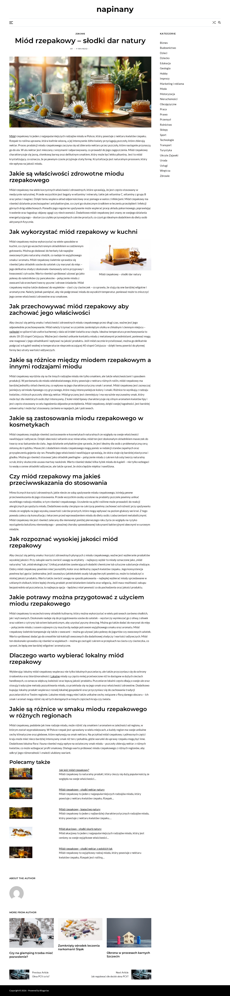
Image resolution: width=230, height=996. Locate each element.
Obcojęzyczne (168, 104)
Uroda (163, 160)
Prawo (163, 114)
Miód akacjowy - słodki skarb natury (80, 828)
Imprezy (165, 78)
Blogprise (44, 990)
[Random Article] (214, 22)
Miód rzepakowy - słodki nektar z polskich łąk (85, 848)
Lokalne (55, 676)
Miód (12, 136)
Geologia (165, 68)
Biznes (164, 42)
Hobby (164, 73)
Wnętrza (165, 170)
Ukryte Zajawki (169, 155)
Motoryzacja (167, 94)
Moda (163, 88)
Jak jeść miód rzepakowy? (74, 770)
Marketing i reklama (172, 83)
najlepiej (14, 331)
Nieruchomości (169, 99)
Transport (166, 145)
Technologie (167, 139)
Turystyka (166, 150)
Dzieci (163, 53)
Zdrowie (80, 33)
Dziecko (164, 58)
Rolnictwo (166, 124)
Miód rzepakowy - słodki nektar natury (82, 789)
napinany (115, 9)
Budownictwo (168, 47)
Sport (163, 134)
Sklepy (164, 129)
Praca (163, 109)
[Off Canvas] (11, 22)
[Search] (219, 22)
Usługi (164, 165)
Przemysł (165, 119)
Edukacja (165, 63)
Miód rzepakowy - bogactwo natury (79, 809)
